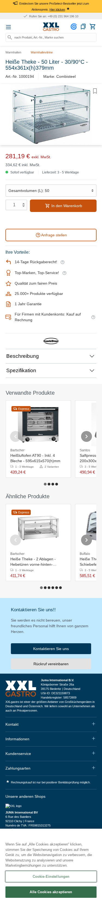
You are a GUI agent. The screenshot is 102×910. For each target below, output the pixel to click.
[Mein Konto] (74, 26)
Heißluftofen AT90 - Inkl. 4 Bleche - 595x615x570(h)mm (35, 458)
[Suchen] (10, 37)
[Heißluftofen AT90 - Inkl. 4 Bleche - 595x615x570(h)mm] (38, 424)
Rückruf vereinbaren (51, 664)
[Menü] (8, 27)
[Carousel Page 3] (53, 484)
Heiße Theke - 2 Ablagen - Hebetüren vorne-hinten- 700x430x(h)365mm (33, 562)
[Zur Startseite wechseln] (51, 26)
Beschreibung (22, 356)
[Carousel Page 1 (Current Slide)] (45, 484)
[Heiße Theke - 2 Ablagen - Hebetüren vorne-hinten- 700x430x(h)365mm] (38, 528)
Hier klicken (57, 9)
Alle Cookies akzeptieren (51, 892)
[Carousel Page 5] (56, 587)
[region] (51, 869)
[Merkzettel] (83, 26)
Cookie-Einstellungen (51, 876)
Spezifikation (21, 370)
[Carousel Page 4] (56, 484)
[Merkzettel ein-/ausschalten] (95, 91)
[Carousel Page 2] (49, 484)
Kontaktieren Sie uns (51, 649)
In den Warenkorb (66, 206)
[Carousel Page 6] (60, 587)
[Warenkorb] (92, 26)
